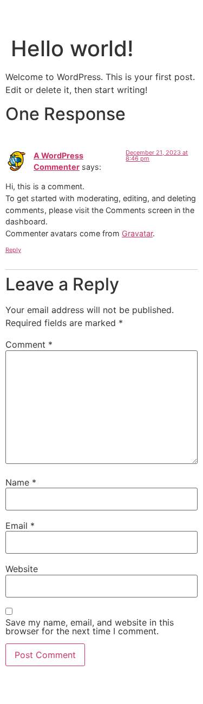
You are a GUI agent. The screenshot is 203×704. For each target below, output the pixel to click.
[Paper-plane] (111, 689)
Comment (29, 344)
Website (21, 568)
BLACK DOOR (39, 15)
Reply (13, 250)
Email (20, 525)
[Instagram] (92, 689)
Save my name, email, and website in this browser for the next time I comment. (89, 626)
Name (20, 482)
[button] (190, 14)
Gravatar (137, 233)
